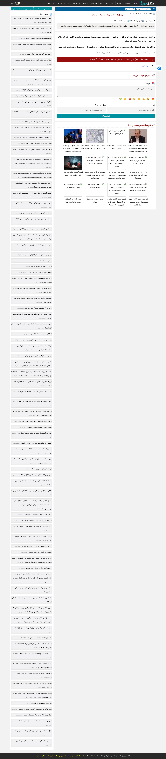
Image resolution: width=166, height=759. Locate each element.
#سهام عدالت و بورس (143, 9)
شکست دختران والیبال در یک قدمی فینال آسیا (37, 96)
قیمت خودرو (16, 9)
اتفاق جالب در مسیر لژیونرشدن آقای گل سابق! (37, 90)
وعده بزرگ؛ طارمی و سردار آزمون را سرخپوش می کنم (35, 709)
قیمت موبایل (28, 9)
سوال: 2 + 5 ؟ (100, 105)
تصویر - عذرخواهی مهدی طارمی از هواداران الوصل (36, 443)
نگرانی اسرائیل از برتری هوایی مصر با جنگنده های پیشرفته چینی (32, 491)
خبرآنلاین (146, 65)
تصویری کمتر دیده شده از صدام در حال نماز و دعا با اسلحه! (33, 721)
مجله (112, 3)
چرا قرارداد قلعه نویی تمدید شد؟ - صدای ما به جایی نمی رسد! (32, 741)
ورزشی (119, 3)
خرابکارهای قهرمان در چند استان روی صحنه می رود (35, 213)
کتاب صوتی (40, 755)
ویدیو (63, 3)
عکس (68, 3)
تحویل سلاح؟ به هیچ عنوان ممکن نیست (116, 147)
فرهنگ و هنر (104, 3)
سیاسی (135, 3)
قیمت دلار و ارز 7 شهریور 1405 (41, 469)
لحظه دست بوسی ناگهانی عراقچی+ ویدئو (38, 38)
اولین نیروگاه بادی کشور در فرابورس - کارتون (38, 254)
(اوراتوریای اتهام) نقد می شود (42, 703)
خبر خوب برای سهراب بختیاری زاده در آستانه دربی (36, 520)
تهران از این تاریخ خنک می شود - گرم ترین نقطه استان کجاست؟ (138, 175)
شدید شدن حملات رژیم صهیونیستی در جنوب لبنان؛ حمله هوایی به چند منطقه (116, 175)
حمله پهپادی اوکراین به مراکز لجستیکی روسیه (37, 715)
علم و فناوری (77, 3)
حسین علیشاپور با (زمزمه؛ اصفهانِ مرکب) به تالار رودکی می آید (32, 149)
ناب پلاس (56, 3)
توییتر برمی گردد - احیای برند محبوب (40, 552)
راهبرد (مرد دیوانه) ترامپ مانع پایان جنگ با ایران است (73, 173)
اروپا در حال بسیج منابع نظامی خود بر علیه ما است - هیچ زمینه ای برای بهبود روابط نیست (73, 148)
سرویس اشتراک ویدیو (67, 755)
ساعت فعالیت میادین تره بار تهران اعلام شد (38, 514)
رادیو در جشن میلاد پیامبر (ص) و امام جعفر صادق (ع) (34, 628)
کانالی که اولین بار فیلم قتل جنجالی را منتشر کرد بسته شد (34, 401)
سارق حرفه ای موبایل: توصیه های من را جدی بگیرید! (35, 137)
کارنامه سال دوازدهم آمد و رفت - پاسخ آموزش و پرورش (34, 391)
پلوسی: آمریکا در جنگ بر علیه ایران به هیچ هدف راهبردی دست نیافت (95, 175)
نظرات (148, 83)
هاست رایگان (52, 755)
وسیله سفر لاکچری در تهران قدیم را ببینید (39, 272)
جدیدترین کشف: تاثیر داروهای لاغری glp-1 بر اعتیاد (36, 475)
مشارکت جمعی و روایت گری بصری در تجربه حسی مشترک (33, 219)
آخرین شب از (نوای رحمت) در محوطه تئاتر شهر (36, 546)
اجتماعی (85, 3)
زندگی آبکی (47, 260)
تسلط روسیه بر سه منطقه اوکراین (95, 200)
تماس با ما (46, 3)
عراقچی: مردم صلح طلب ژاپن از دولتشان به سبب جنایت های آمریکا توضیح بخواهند (138, 148)
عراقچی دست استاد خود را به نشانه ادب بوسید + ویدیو (34, 44)
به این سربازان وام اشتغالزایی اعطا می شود (38, 143)
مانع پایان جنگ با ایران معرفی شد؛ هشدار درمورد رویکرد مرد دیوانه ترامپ (138, 202)
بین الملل (94, 3)
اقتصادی (127, 3)
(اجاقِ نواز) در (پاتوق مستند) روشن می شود (38, 308)
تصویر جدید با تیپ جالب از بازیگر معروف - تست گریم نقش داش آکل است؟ (116, 202)
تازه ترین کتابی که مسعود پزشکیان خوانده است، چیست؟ (33, 112)
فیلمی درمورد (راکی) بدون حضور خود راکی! (38, 356)
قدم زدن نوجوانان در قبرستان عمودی (40, 266)
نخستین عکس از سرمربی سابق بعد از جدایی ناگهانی (35, 229)
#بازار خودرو (130, 9)
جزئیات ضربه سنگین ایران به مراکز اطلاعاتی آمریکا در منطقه (95, 147)
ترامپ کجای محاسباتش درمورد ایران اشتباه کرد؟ (73, 200)
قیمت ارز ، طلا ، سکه (43, 9)
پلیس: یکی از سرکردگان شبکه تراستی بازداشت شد (36, 121)
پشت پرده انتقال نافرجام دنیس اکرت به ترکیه (37, 638)
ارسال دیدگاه (106, 116)
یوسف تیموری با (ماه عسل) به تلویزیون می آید (37, 340)
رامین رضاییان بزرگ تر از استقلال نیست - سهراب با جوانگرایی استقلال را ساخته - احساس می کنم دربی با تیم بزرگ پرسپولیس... (32, 504)
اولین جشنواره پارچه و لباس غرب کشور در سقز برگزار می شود (32, 653)
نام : (153, 105)
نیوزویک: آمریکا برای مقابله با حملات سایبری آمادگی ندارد (34, 433)
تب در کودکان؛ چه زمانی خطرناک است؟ (39, 427)
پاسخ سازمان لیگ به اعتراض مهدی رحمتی (38, 568)
